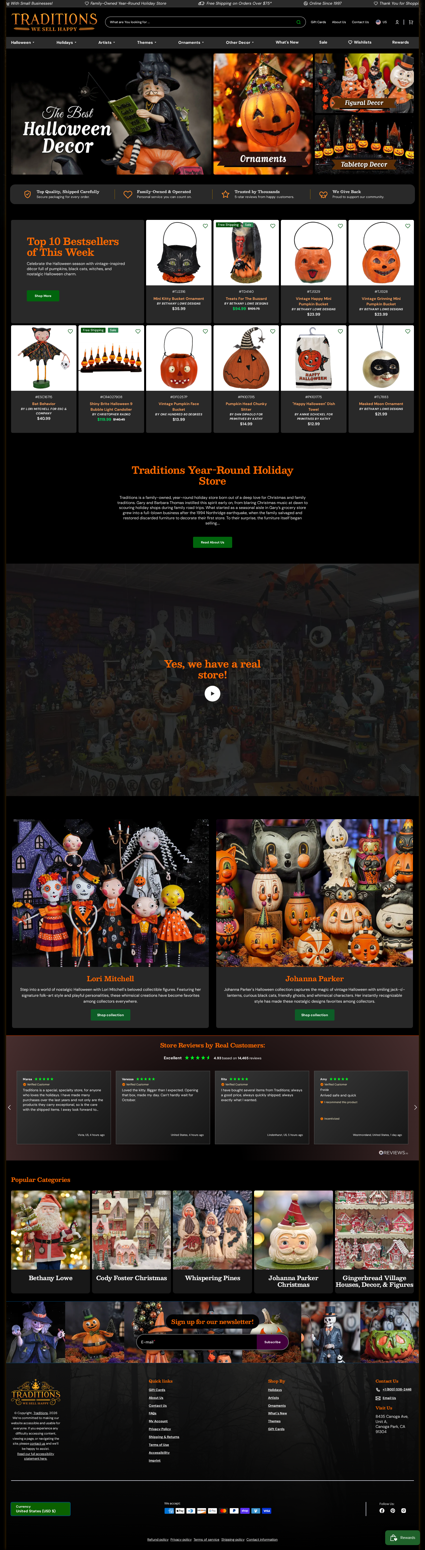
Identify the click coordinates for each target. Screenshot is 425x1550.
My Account (158, 1421)
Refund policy (157, 1539)
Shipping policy (232, 1539)
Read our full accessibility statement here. (35, 1456)
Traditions (40, 1413)
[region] (212, 1107)
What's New (277, 1413)
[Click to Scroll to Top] (416, 1521)
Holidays (275, 1390)
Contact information (262, 1539)
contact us (37, 1443)
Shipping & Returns (164, 1437)
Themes (274, 1421)
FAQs (152, 1413)
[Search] (299, 22)
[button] (397, 22)
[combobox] (205, 22)
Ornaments (277, 1405)
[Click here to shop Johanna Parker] (314, 965)
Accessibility (159, 1453)
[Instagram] (403, 1510)
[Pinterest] (392, 1510)
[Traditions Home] (54, 22)
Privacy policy (181, 1539)
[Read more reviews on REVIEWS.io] (393, 1153)
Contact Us (158, 1405)
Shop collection (110, 1015)
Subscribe (272, 1342)
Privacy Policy (160, 1429)
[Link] (111, 114)
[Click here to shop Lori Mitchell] (110, 965)
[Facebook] (382, 1510)
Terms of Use (159, 1445)
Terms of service (206, 1539)
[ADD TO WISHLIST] (205, 226)
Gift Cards (157, 1390)
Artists (273, 1398)
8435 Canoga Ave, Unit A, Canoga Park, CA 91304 (392, 1424)
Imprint (155, 1460)
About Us (156, 1398)
